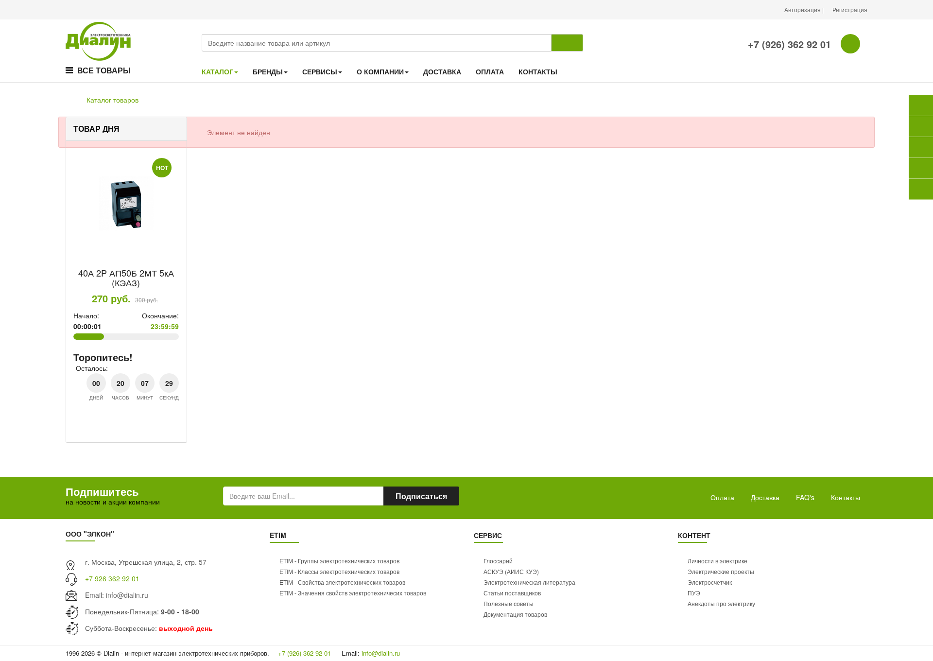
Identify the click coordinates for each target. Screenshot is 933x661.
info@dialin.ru (127, 595)
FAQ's (805, 497)
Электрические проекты (721, 571)
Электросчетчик (710, 582)
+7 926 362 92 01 (112, 578)
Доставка (765, 497)
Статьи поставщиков (512, 593)
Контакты (845, 497)
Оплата (722, 497)
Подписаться (421, 496)
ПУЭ (694, 593)
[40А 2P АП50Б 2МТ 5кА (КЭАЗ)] (126, 203)
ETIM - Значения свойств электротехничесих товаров (352, 593)
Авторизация (803, 9)
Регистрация (849, 9)
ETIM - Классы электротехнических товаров (339, 571)
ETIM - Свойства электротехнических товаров (342, 582)
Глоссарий (498, 561)
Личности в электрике (717, 561)
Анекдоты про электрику (721, 603)
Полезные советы (509, 603)
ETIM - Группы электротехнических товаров (339, 561)
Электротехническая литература (529, 582)
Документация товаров (515, 614)
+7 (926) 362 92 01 (788, 44)
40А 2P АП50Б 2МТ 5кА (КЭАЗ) (126, 277)
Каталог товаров (112, 99)
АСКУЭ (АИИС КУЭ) (511, 571)
